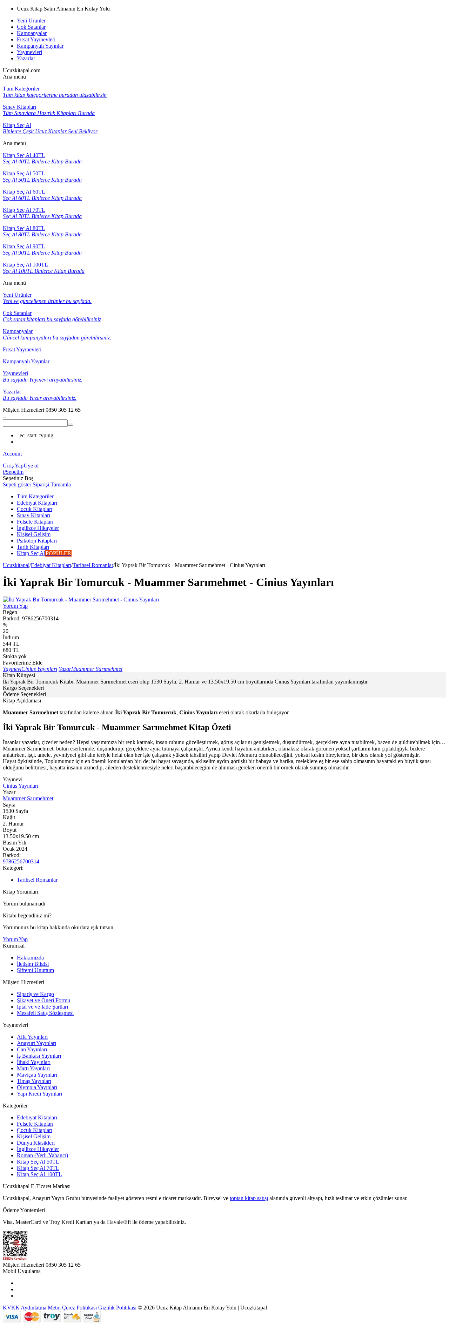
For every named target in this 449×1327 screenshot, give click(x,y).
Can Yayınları (32, 1049)
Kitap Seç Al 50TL (38, 1162)
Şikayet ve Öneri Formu (43, 1000)
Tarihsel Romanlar (93, 565)
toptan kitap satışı (249, 1198)
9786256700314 (21, 861)
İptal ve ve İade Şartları (42, 1007)
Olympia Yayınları (37, 1087)
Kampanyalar (32, 33)
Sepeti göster (17, 484)
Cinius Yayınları (20, 786)
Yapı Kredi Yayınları (39, 1094)
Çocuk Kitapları (34, 1130)
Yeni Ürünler (31, 20)
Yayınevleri (29, 52)
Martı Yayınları (33, 1068)
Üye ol (31, 466)
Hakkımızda (30, 958)
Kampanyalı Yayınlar (40, 46)
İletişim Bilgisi (33, 964)
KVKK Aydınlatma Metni (32, 1308)
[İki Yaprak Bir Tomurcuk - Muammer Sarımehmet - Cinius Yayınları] (81, 599)
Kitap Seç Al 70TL (38, 1168)
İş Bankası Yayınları (39, 1056)
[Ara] (70, 425)
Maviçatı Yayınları (37, 1075)
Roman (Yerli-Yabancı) (42, 1155)
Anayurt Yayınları (36, 1043)
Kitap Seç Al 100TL (39, 1174)
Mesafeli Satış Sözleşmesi (45, 1013)
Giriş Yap (13, 466)
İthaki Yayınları (34, 1062)
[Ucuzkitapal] (4, 416)
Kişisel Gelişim (34, 1136)
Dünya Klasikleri (36, 1143)
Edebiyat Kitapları (51, 565)
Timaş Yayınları (34, 1081)
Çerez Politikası (79, 1308)
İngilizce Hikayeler (38, 1149)
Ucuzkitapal (16, 565)
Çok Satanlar (31, 27)
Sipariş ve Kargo (35, 994)
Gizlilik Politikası (117, 1308)
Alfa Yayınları (32, 1037)
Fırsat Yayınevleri (36, 39)
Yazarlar (26, 58)
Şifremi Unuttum (35, 970)
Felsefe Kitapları (35, 1124)
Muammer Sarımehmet (28, 798)
